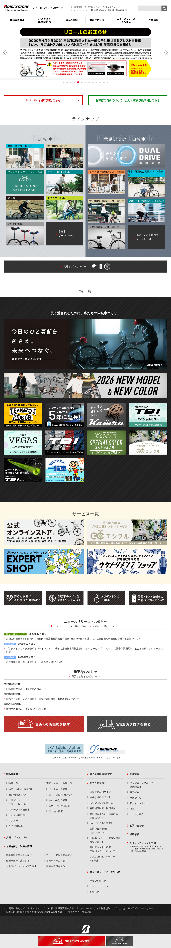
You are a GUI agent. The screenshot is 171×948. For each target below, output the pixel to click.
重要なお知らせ (113, 7)
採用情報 (78, 7)
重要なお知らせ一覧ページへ (87, 676)
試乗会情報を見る (55, 866)
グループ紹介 (137, 814)
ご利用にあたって (15, 908)
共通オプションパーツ (18, 837)
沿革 (132, 808)
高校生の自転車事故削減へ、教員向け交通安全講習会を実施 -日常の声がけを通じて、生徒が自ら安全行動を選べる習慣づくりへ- (74, 638)
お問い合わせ (94, 7)
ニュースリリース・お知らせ (126, 21)
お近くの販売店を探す (77, 940)
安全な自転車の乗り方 (101, 802)
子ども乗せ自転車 (58, 789)
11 (100, 82)
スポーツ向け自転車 (19, 809)
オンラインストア (82, 10)
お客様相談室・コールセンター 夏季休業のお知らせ (34, 662)
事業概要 (134, 792)
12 (104, 82)
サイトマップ (38, 908)
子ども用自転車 (17, 815)
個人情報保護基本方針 (62, 908)
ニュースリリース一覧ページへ (70, 626)
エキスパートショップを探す (21, 866)
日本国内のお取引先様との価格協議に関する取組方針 (34, 912)
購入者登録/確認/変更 (101, 774)
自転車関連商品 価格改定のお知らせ (26, 688)
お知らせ (94, 891)
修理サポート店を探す (18, 860)
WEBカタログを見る (120, 943)
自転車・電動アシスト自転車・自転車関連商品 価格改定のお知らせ (42, 698)
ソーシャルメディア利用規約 (95, 908)
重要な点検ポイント (100, 797)
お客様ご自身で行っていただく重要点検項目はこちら (128, 100)
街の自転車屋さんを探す (19, 855)
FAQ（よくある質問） (101, 823)
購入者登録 (71, 21)
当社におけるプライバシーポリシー (134, 908)
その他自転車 (16, 826)
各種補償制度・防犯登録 (103, 808)
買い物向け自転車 (18, 794)
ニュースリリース (99, 886)
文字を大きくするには (80, 912)
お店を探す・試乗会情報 (44, 21)
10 (97, 82)
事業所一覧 (135, 797)
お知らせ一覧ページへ (104, 626)
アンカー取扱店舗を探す (59, 855)
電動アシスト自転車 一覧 (59, 783)
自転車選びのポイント (101, 791)
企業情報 (153, 21)
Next (166, 52)
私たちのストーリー (140, 803)
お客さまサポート (99, 21)
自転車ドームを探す (56, 860)
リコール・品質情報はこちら (43, 100)
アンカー (13, 820)
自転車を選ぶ (17, 21)
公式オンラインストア (141, 843)
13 (108, 82)
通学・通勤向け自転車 (20, 789)
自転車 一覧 (12, 783)
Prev (4, 52)
